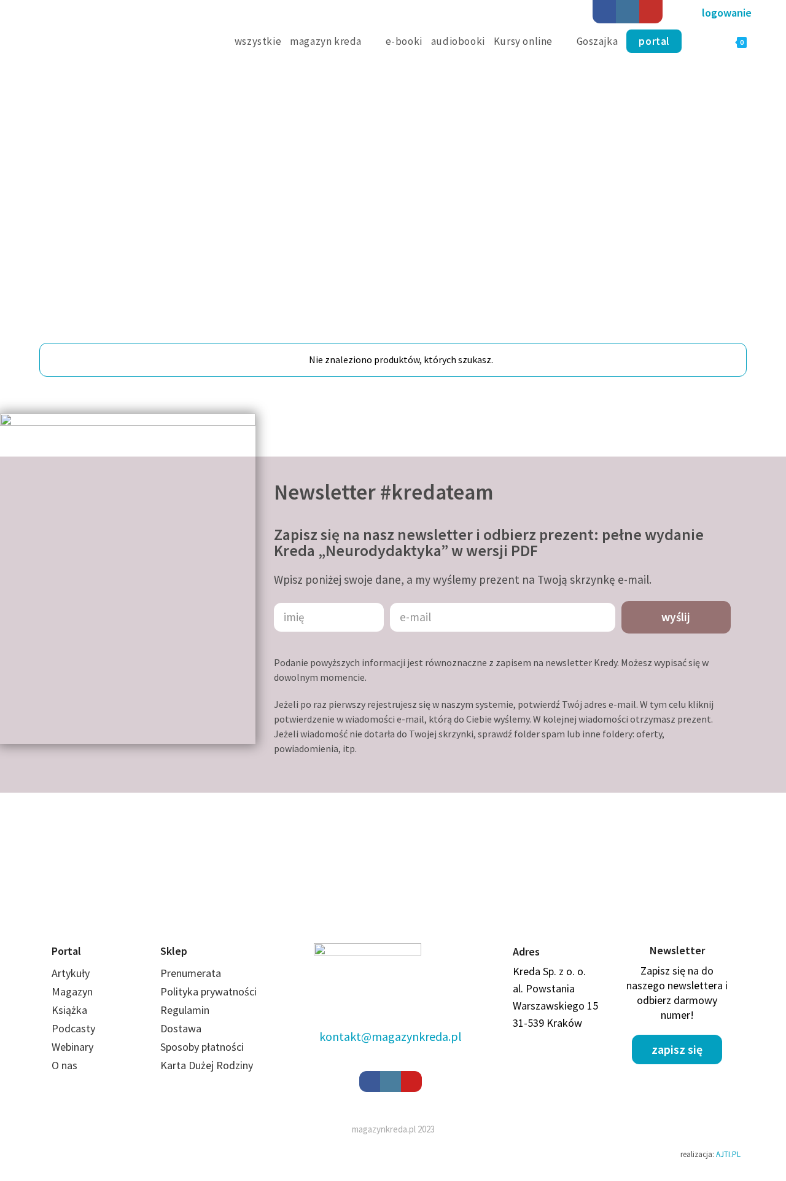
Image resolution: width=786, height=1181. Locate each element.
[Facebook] (604, 11)
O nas (64, 1069)
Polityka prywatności (208, 996)
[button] (726, 13)
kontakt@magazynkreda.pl (390, 1040)
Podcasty (73, 1033)
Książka (69, 1014)
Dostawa (180, 1033)
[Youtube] (651, 11)
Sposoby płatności (202, 1051)
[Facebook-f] (369, 1085)
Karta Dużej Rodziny (206, 1069)
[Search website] (699, 41)
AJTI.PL (728, 1158)
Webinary (72, 1051)
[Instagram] (627, 11)
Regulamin (184, 1014)
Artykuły (71, 977)
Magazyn (72, 996)
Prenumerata (190, 977)
